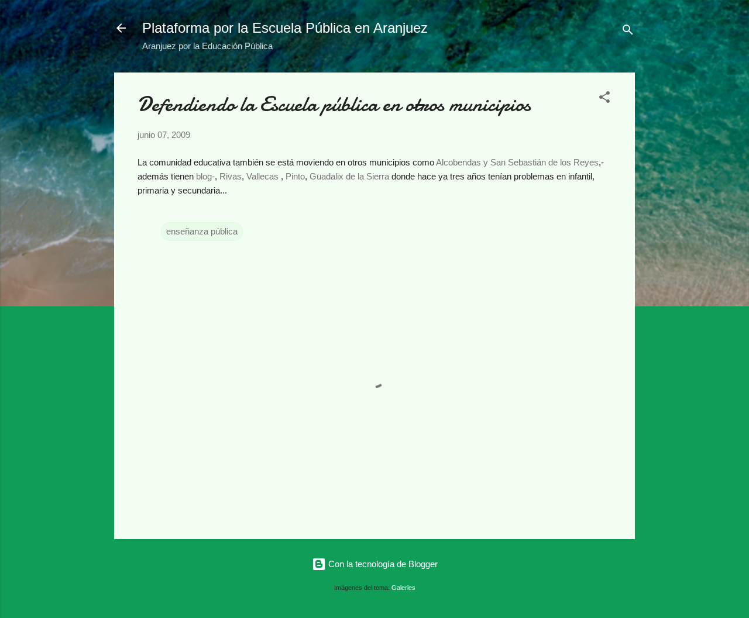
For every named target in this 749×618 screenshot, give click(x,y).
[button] (604, 99)
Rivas (230, 176)
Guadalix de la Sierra (349, 176)
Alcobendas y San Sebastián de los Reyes (517, 162)
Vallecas (262, 176)
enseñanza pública (202, 231)
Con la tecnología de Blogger (382, 564)
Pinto (295, 176)
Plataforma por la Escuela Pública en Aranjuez (285, 28)
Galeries (403, 587)
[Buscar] (628, 32)
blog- (205, 176)
